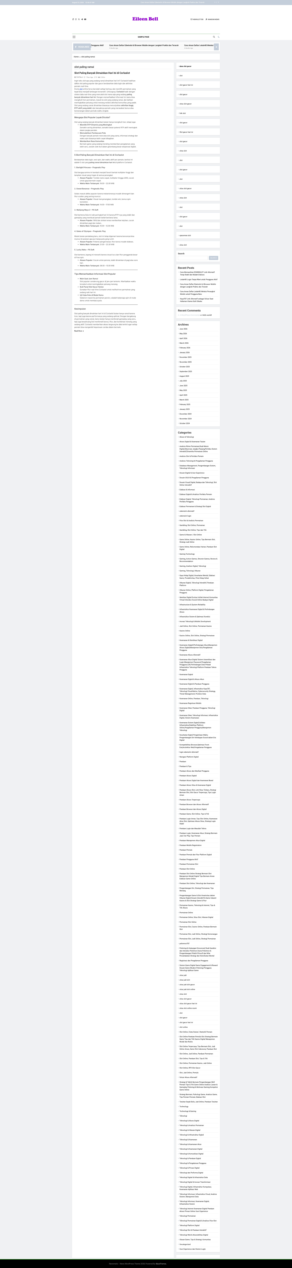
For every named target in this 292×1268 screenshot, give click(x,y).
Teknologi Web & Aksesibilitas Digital (194, 1235)
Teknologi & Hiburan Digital (190, 1130)
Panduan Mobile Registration (190, 845)
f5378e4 (79, 77)
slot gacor (183, 94)
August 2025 (184, 376)
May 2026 (183, 334)
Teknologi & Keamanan (188, 1140)
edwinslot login (185, 516)
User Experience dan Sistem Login (193, 1249)
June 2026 (183, 329)
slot (81, 89)
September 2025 (186, 371)
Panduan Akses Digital (188, 776)
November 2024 (186, 419)
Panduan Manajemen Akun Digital (192, 840)
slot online (184, 1027)
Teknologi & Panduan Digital (190, 1158)
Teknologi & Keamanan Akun (190, 1144)
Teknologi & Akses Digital (189, 1121)
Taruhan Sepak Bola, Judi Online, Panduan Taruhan (199, 1102)
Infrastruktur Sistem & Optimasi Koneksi (195, 617)
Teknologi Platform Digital (189, 1225)
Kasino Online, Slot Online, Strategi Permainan (197, 636)
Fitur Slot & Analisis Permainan (191, 521)
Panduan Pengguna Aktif (189, 859)
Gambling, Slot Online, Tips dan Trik (193, 530)
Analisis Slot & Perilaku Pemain (191, 456)
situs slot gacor (186, 104)
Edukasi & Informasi (187, 490)
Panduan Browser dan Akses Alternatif (194, 804)
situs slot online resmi (188, 1008)
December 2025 (185, 357)
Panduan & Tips (185, 766)
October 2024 (185, 423)
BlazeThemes (161, 1264)
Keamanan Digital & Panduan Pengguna (194, 684)
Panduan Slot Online (187, 869)
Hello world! (207, 315)
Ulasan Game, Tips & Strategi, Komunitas (195, 1240)
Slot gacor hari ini (186, 132)
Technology (184, 1107)
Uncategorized (185, 1244)
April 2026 (183, 338)
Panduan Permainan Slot (189, 864)
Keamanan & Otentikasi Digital (191, 640)
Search (181, 253)
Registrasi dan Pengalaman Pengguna (194, 961)
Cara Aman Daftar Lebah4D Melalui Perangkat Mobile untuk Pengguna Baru (175, 2)
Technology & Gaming (188, 1111)
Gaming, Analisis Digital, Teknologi (193, 566)
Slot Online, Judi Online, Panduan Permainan (196, 1054)
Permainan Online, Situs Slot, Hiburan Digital (196, 917)
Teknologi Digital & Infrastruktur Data (194, 1177)
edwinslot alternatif (187, 511)
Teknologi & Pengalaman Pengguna (193, 1163)
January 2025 (185, 409)
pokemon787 (184, 944)
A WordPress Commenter (190, 315)
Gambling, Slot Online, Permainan (192, 525)
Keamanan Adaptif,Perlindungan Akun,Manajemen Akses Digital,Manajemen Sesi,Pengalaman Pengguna (198, 647)
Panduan (183, 762)
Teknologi (183, 1116)
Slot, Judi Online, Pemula (189, 1073)
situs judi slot (185, 980)
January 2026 (185, 353)
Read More (78, 331)
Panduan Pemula (186, 850)
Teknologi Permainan (188, 1216)
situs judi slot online (187, 989)
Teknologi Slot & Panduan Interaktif (193, 1230)
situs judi (183, 975)
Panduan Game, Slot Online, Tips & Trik (194, 814)
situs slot (183, 151)
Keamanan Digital (186, 674)
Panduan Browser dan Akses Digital (193, 809)
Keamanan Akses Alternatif (190, 655)
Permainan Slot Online (188, 922)
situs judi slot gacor (187, 985)
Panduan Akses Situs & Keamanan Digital (195, 785)
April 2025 (183, 395)
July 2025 (183, 381)
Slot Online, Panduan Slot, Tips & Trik (194, 1059)
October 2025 (185, 367)
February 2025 (185, 404)
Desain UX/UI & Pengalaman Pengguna (194, 478)
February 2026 (185, 348)
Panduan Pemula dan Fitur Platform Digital (196, 855)
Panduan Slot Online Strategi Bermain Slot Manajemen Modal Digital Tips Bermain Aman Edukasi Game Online (197, 876)
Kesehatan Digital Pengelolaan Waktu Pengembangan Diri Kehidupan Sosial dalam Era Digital (198, 737)
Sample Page (143, 37)
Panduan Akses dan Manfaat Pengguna (194, 771)
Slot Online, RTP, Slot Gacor (190, 1068)
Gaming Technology (187, 554)
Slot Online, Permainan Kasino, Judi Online (196, 1063)
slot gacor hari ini (186, 85)
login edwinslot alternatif (189, 752)
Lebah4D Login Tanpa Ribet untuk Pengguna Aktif (198, 279)
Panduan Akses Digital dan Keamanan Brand (196, 780)
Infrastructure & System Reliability (192, 605)
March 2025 (184, 400)
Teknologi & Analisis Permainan (192, 1125)
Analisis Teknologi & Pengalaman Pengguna (196, 461)
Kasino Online (185, 631)
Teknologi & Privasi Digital (189, 1168)
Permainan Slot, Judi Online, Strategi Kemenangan (198, 934)
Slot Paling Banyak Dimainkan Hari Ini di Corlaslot (102, 73)
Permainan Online (186, 913)
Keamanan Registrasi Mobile (190, 703)
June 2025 (183, 386)
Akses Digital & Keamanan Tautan (192, 442)
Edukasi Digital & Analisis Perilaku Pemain (196, 494)
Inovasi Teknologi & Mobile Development (195, 621)
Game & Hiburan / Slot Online (191, 535)
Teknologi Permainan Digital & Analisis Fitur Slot (198, 1221)
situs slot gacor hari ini (188, 1004)
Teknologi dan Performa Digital (191, 1173)
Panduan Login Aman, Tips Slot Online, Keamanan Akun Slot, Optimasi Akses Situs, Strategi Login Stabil (198, 821)
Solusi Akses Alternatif (188, 1077)
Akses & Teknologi (187, 437)
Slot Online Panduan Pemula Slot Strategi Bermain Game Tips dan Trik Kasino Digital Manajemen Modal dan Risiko (199, 1039)
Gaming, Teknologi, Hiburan (190, 571)
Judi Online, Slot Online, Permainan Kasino (196, 626)
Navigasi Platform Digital (189, 757)
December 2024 (185, 414)
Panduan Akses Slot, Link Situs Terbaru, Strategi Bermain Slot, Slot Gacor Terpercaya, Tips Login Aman (198, 792)
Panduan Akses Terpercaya (190, 800)
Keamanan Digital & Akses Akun (192, 679)
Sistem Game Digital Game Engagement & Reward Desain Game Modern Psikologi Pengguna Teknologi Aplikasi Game (199, 967)
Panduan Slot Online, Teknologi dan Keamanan (197, 883)
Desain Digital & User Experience (192, 473)
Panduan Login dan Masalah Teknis (193, 828)
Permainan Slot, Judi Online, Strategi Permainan (198, 939)
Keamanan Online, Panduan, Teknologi (194, 699)
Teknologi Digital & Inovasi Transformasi (195, 1182)
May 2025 (183, 390)
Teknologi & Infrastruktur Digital (192, 1135)
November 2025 (186, 362)
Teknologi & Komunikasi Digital (191, 1154)
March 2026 (184, 343)
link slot (183, 113)
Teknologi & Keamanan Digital (191, 1149)
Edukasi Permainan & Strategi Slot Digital (195, 506)
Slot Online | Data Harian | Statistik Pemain (196, 1032)
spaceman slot (185, 235)
